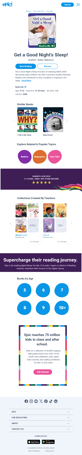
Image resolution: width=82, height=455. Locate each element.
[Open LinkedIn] (55, 401)
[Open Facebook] (26, 401)
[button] (27, 223)
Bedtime (28, 11)
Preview (47, 66)
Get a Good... (50, 11)
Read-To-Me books (38, 11)
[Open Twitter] (41, 401)
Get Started (42, 372)
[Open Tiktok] (51, 401)
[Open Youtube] (36, 401)
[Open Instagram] (31, 401)
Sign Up (67, 5)
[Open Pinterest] (46, 401)
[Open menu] (78, 5)
